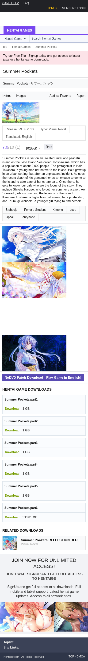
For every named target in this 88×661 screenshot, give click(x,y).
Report (81, 95)
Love (73, 209)
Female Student (35, 209)
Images (21, 95)
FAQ (26, 3)
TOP (71, 656)
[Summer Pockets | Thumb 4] (34, 353)
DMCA (81, 656)
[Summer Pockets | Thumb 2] (34, 280)
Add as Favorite (60, 95)
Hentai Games (19, 30)
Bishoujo (11, 209)
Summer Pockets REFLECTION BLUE (50, 540)
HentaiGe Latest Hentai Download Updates (27, 19)
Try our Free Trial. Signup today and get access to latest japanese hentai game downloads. (41, 57)
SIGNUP (51, 8)
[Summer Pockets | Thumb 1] (34, 244)
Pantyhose (27, 217)
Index (7, 95)
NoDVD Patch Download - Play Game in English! (43, 377)
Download (12, 408)
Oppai (10, 217)
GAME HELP (10, 3)
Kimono (58, 209)
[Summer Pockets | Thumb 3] (34, 316)
